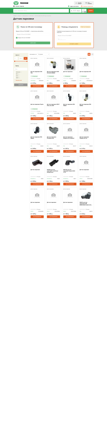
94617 (75, 178)
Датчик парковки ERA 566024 (36, 137)
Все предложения (37, 118)
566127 (74, 146)
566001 (74, 113)
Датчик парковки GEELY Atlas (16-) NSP (53, 105)
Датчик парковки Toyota (37, 104)
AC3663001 (73, 80)
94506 (42, 178)
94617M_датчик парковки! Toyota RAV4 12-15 (69, 171)
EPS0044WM (40, 211)
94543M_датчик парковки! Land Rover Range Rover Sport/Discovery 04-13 (52, 171)
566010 (90, 211)
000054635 (41, 80)
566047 (58, 146)
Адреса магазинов (74, 6)
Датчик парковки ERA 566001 (69, 105)
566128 (90, 146)
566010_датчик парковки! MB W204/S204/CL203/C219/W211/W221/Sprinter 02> (86, 204)
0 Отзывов (38, 78)
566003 (90, 113)
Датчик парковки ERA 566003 (85, 105)
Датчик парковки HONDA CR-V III (84, 137)
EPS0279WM (73, 211)
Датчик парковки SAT (85, 71)
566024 (41, 146)
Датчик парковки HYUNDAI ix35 (51, 137)
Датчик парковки (68, 71)
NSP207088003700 (57, 113)
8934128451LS (40, 113)
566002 (58, 80)
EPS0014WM (89, 178)
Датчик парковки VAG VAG (36, 72)
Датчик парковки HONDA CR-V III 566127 (68, 137)
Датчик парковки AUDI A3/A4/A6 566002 (53, 72)
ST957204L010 (89, 80)
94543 (58, 178)
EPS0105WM (57, 211)
